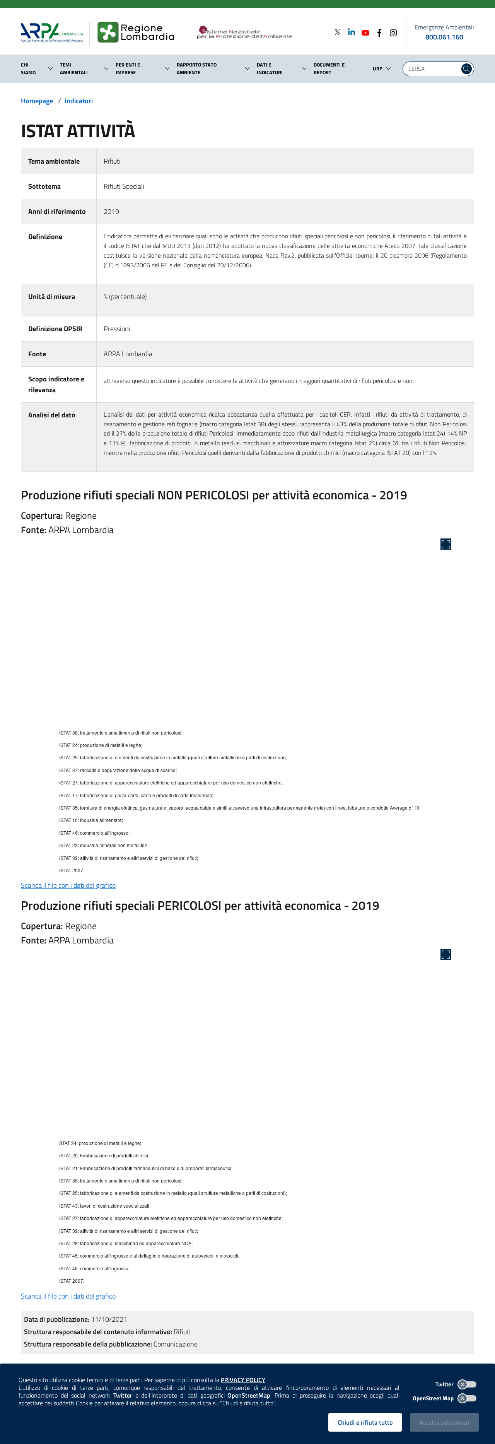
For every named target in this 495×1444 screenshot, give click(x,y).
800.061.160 (444, 37)
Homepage (37, 101)
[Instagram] (391, 32)
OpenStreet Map (434, 1398)
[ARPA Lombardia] (55, 32)
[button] (50, 68)
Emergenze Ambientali (444, 27)
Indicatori (79, 101)
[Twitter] (337, 32)
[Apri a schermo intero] (445, 544)
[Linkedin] (349, 32)
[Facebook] (377, 32)
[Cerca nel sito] (466, 68)
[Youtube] (363, 32)
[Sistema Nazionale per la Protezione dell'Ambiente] (260, 32)
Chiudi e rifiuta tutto (365, 1422)
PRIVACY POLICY (243, 1379)
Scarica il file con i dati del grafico (68, 885)
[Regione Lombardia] (139, 32)
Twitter (445, 1384)
